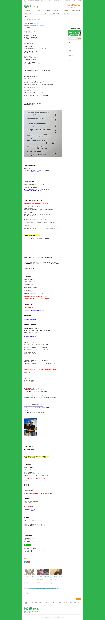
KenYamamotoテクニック (32, 588)
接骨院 (53, 588)
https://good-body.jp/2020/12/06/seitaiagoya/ (34, 269)
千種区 (42, 588)
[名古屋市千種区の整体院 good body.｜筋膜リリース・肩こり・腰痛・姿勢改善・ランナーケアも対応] (31, 6)
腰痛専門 (47, 602)
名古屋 (47, 588)
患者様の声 (37, 602)
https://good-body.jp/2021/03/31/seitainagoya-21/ (35, 171)
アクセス (70, 60)
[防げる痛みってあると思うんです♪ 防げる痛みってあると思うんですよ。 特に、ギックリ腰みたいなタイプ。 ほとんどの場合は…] (30, 572)
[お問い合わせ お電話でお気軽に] (74, 35)
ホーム (70, 45)
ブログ (70, 57)
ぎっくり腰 (39, 588)
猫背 (55, 588)
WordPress (47, 617)
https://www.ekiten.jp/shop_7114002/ (32, 190)
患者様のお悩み (42, 25)
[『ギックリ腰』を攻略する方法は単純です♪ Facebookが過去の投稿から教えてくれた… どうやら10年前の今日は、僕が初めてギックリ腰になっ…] (43, 572)
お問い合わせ (31, 602)
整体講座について (77, 602)
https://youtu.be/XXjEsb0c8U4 (30, 336)
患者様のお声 (30, 19)
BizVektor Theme (52, 617)
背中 (57, 588)
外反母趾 (50, 588)
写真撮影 (26, 603)
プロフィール (71, 55)
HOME (24, 19)
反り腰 (45, 588)
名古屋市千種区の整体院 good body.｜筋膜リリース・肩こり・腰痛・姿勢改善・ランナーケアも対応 (51, 616)
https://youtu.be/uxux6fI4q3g (30, 319)
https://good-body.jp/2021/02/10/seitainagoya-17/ (35, 310)
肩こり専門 (42, 602)
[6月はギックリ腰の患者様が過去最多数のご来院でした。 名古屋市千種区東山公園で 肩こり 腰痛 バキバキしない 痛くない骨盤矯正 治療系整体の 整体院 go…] (56, 572)
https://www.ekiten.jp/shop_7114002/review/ (33, 406)
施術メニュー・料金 (72, 50)
